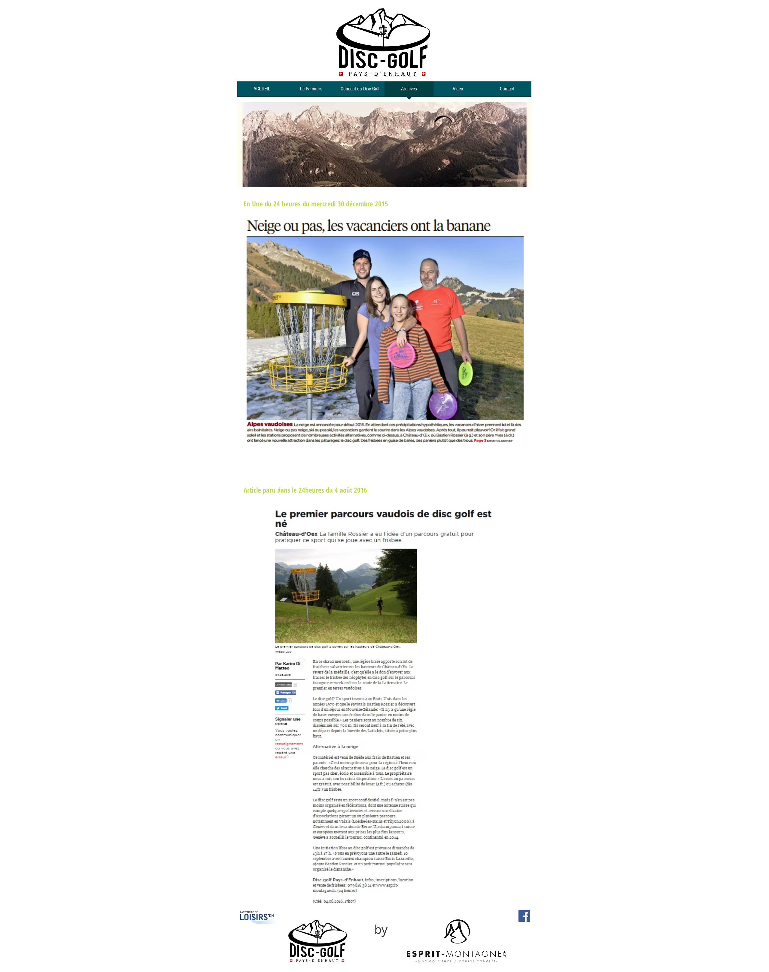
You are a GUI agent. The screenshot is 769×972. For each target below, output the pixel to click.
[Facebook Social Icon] (524, 916)
